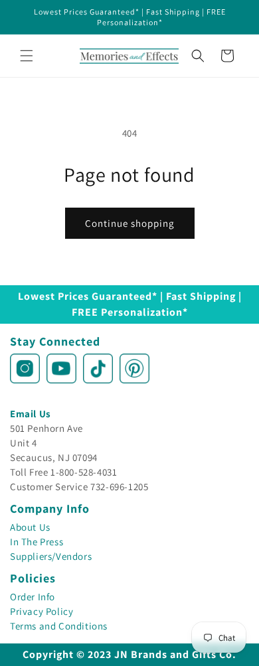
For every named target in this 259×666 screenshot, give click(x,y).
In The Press (36, 541)
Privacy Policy (41, 611)
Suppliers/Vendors (51, 556)
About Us (30, 527)
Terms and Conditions (59, 626)
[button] (26, 55)
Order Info (32, 596)
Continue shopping (130, 223)
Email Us (30, 413)
